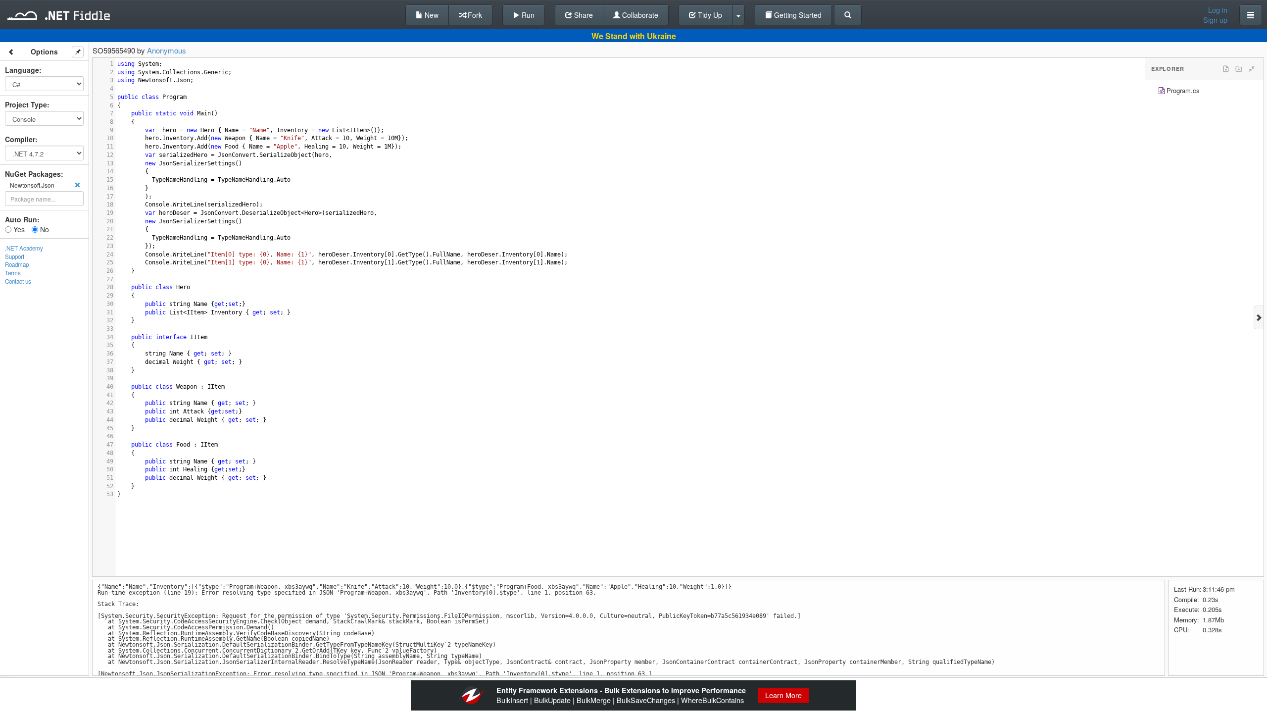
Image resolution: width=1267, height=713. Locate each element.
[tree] (1204, 92)
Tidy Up (709, 15)
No (43, 229)
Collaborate (639, 15)
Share (582, 15)
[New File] (1226, 69)
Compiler (20, 139)
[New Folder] (1239, 69)
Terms (13, 273)
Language (22, 70)
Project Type (26, 104)
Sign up (1215, 20)
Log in (1217, 10)
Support (14, 256)
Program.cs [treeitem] (1183, 90)
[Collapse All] (1252, 69)
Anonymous (166, 50)
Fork (474, 15)
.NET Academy (24, 248)
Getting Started (797, 15)
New (431, 15)
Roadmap (17, 264)
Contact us (18, 281)
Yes (18, 229)
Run (527, 15)
